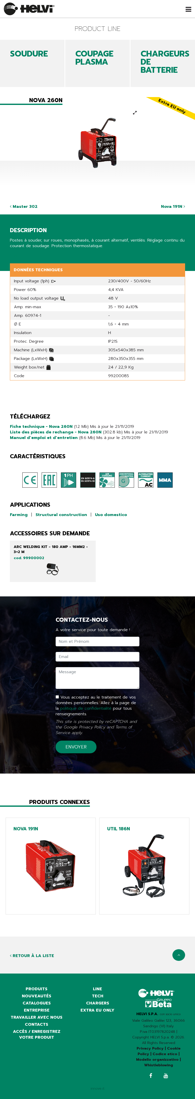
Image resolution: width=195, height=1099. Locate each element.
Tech (97, 996)
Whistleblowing (158, 1065)
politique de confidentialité (85, 708)
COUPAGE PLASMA (94, 58)
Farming (19, 515)
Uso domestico (111, 515)
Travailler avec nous (36, 1017)
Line (97, 989)
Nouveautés (36, 996)
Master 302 (24, 207)
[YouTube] (165, 1076)
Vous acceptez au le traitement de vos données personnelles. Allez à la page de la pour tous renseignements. (96, 705)
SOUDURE (29, 54)
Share (15, 255)
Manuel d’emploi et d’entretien (44, 438)
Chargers (97, 1003)
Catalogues (37, 1003)
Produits (36, 989)
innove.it (98, 1088)
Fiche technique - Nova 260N (41, 427)
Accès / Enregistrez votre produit (36, 1034)
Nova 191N (172, 207)
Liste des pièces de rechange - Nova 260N (56, 432)
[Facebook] (150, 1076)
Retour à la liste (32, 956)
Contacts (36, 1024)
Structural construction (61, 515)
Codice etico (165, 1054)
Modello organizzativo (157, 1059)
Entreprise (37, 1010)
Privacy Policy (92, 727)
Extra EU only (97, 1010)
